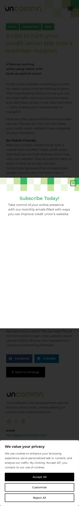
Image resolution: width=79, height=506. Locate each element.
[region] (39, 473)
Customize (39, 487)
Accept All (40, 477)
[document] (39, 253)
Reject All (39, 497)
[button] (73, 183)
